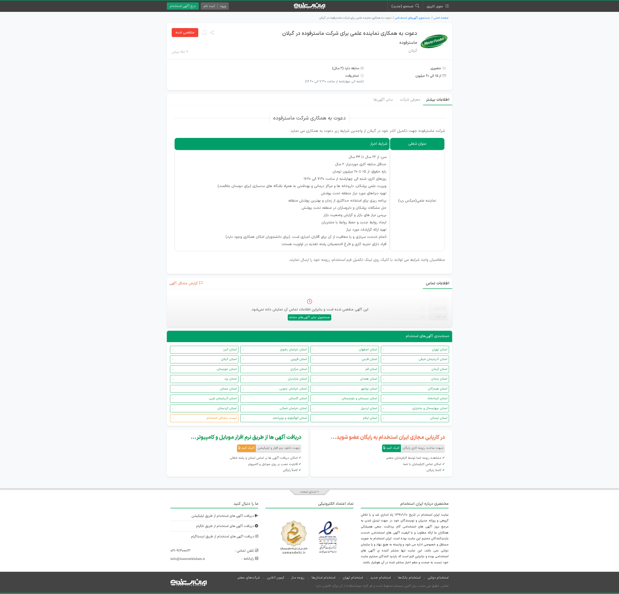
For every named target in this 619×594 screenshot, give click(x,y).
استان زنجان (439, 378)
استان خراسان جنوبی (293, 388)
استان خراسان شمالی (293, 408)
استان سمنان (228, 388)
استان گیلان (229, 359)
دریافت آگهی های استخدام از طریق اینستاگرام (223, 536)
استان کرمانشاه (437, 398)
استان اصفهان (368, 349)
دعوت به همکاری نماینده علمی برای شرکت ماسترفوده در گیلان (349, 34)
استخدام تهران (353, 577)
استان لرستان (438, 418)
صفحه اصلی (441, 18)
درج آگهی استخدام (183, 6)
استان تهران (439, 349)
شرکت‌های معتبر (248, 577)
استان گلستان (298, 398)
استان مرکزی (298, 369)
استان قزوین (299, 359)
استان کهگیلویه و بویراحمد (290, 418)
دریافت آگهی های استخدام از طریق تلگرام (225, 526)
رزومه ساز (297, 577)
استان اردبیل (369, 408)
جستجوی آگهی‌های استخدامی (412, 18)
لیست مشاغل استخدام (221, 418)
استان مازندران (297, 378)
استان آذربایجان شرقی (433, 359)
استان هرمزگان (437, 388)
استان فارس (369, 359)
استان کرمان (439, 369)
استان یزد (230, 378)
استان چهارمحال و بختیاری (429, 408)
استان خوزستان (227, 369)
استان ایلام (370, 418)
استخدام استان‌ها (323, 577)
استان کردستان (227, 408)
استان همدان (368, 378)
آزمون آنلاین (275, 577)
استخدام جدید (380, 577)
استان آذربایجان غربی (223, 398)
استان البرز (230, 349)
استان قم (371, 369)
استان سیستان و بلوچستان (359, 398)
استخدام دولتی (438, 577)
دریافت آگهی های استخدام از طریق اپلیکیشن (223, 516)
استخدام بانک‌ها (409, 577)
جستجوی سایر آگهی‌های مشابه (309, 317)
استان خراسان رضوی (293, 349)
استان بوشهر (369, 388)
